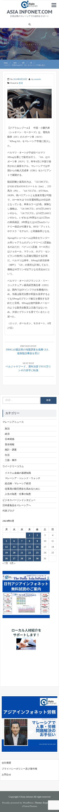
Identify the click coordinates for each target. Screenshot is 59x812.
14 (22, 547)
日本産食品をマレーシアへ (17, 505)
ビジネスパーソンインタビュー (19, 500)
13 (14, 547)
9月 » (12, 563)
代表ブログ (8, 510)
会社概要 (6, 763)
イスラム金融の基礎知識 (18, 473)
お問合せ (6, 774)
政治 (7, 428)
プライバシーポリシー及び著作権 (19, 768)
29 (29, 558)
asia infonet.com (29, 11)
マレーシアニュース (13, 422)
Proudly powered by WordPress (17, 802)
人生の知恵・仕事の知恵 (18, 494)
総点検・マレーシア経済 (18, 483)
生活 (21, 83)
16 (37, 547)
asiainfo (37, 79)
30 (37, 558)
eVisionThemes (29, 806)
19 (6, 552)
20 (14, 552)
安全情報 (9, 444)
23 (37, 552)
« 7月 (5, 563)
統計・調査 (11, 449)
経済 (7, 434)
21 (22, 552)
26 (6, 558)
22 (29, 552)
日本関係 (9, 439)
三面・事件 (11, 460)
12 (6, 547)
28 (22, 558)
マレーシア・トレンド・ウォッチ (22, 478)
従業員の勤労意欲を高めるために (22, 489)
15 (29, 547)
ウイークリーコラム (13, 466)
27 (14, 558)
